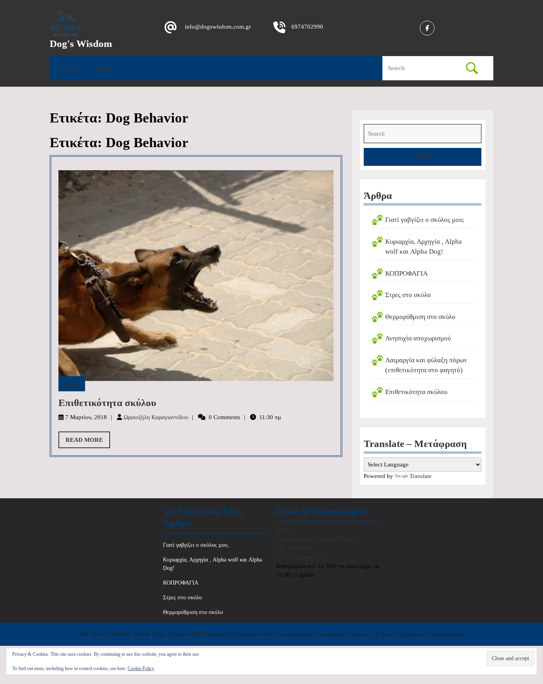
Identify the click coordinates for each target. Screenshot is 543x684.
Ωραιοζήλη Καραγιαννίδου (156, 417)
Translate (420, 476)
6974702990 (307, 26)
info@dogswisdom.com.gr (218, 26)
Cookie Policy (141, 668)
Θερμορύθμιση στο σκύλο (420, 317)
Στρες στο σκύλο (408, 295)
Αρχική (68, 68)
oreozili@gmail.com (301, 557)
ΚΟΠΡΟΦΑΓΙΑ (406, 273)
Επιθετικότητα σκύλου (107, 402)
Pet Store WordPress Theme (115, 634)
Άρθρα (103, 68)
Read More (88, 442)
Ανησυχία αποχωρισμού (418, 338)
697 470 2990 (293, 548)
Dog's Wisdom (81, 43)
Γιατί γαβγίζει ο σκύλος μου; (424, 219)
